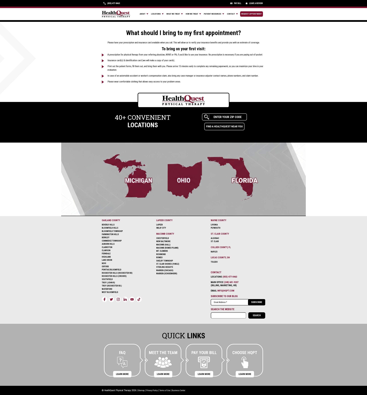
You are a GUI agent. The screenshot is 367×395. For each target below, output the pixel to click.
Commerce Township (112, 241)
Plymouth (215, 228)
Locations (156, 14)
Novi (104, 263)
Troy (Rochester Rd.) (112, 286)
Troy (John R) (108, 282)
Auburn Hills (108, 244)
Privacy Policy (152, 390)
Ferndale (106, 253)
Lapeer (159, 225)
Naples (214, 252)
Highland (106, 257)
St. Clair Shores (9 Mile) (167, 264)
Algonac (215, 238)
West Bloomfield (110, 292)
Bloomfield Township (112, 231)
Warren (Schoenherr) (166, 273)
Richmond (161, 254)
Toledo (214, 262)
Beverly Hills (108, 225)
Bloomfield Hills (110, 228)
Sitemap (141, 390)
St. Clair (215, 241)
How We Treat (192, 14)
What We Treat (173, 14)
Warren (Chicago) (164, 270)
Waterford (107, 289)
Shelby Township (164, 261)
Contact (231, 14)
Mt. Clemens (162, 251)
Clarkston (107, 247)
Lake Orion (107, 260)
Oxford (105, 266)
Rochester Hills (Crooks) (114, 276)
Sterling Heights (164, 267)
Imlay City (161, 228)
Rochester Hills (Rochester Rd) (117, 273)
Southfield (107, 279)
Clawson (106, 250)
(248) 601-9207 (231, 282)
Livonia (214, 225)
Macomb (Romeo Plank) (167, 248)
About (142, 14)
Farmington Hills (110, 234)
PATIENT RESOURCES (212, 14)
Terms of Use (164, 390)
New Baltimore (163, 241)
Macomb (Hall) (163, 245)
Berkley (105, 237)
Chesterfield (162, 238)
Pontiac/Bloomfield (111, 270)
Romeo (159, 257)
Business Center (178, 390)
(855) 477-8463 (230, 276)
